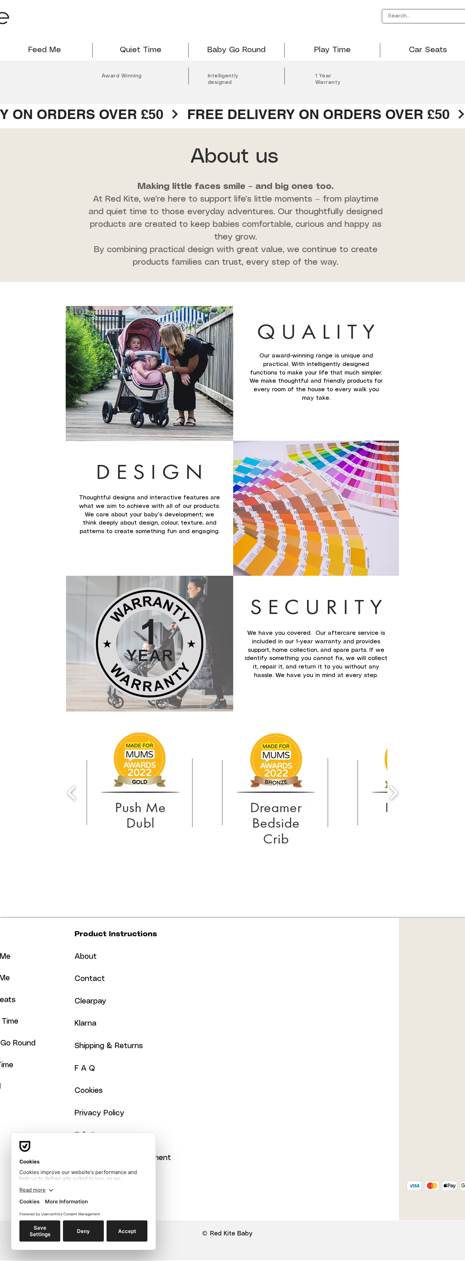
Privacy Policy (99, 1113)
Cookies (89, 1090)
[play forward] (393, 793)
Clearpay (90, 1001)
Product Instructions (116, 934)
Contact (90, 978)
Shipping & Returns (109, 1046)
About (86, 956)
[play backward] (71, 793)
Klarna (85, 1023)
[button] (140, 792)
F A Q (85, 1068)
